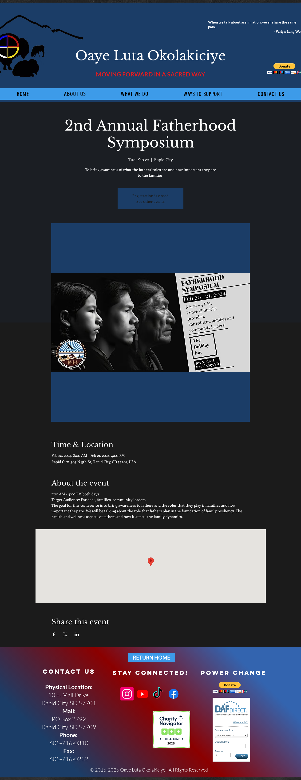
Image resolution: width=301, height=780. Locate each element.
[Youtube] (142, 693)
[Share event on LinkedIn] (77, 634)
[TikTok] (158, 693)
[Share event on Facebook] (53, 634)
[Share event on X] (65, 634)
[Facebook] (173, 693)
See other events (150, 201)
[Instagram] (127, 693)
